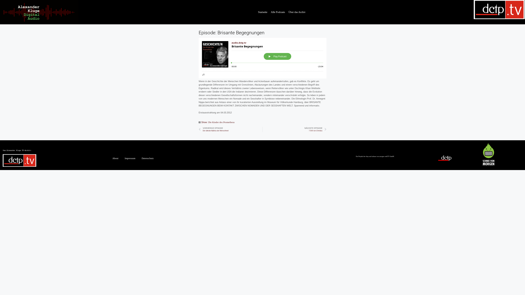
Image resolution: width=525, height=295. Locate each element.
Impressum (130, 158)
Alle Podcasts (278, 12)
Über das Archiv (297, 12)
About (115, 158)
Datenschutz (148, 158)
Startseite (262, 12)
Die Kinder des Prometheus (221, 122)
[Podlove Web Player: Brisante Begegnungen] (262, 58)
